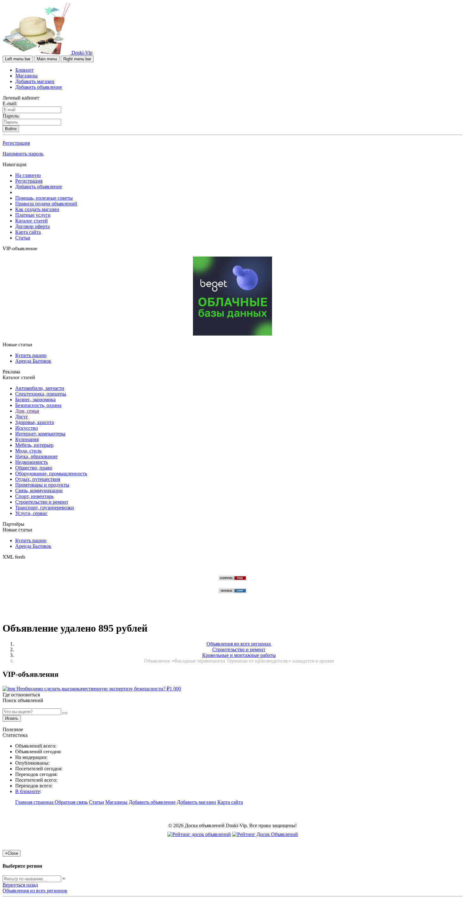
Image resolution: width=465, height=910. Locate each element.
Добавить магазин (34, 81)
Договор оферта (32, 226)
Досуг (21, 416)
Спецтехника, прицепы (40, 394)
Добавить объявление (38, 87)
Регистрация (16, 143)
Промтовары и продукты (42, 485)
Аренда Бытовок (33, 361)
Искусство (26, 428)
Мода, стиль (28, 450)
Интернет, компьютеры (40, 433)
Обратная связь (71, 802)
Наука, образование (36, 456)
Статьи (22, 237)
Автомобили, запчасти (39, 388)
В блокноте (27, 791)
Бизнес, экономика (35, 399)
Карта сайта (28, 232)
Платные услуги (33, 215)
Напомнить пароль (23, 153)
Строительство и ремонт (41, 502)
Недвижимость (31, 462)
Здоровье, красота (34, 422)
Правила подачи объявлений (46, 203)
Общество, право (33, 467)
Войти (10, 128)
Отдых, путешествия (37, 479)
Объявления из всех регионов (35, 890)
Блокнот (25, 70)
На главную (28, 175)
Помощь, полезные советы (44, 198)
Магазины (27, 75)
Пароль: (11, 115)
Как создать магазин (37, 209)
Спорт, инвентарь (34, 496)
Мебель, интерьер (34, 445)
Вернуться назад (20, 885)
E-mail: (10, 103)
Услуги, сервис (31, 513)
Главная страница (35, 802)
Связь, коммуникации (39, 490)
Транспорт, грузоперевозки (44, 507)
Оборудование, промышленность (51, 473)
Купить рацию (30, 355)
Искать (11, 718)
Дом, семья (27, 411)
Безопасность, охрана (38, 405)
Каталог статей (31, 220)
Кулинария (27, 439)
